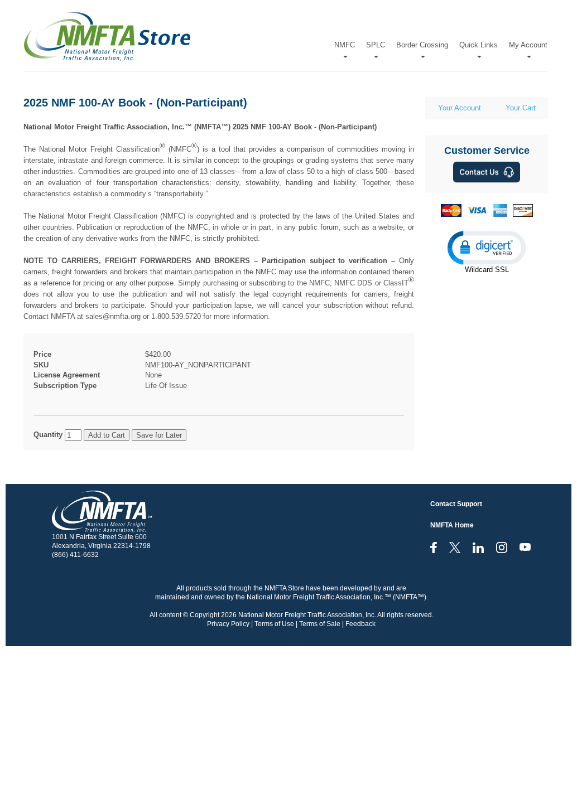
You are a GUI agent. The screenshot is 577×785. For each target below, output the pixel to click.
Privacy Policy (228, 624)
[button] (487, 247)
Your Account (459, 108)
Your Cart (521, 108)
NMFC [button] (344, 45)
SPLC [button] (375, 45)
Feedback (360, 624)
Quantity (47, 434)
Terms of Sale (319, 624)
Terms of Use (274, 624)
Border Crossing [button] (422, 45)
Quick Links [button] (478, 45)
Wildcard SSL (487, 269)
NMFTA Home (452, 525)
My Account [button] (528, 45)
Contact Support (456, 504)
